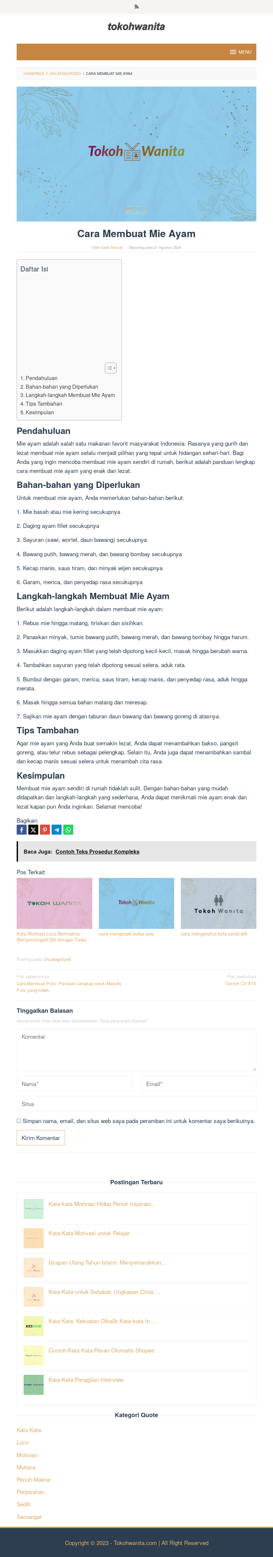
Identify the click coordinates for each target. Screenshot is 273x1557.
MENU (245, 52)
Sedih (24, 1504)
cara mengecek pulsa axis (126, 933)
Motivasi (27, 1454)
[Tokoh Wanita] (136, 25)
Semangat (29, 1516)
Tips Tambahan (44, 403)
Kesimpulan (40, 412)
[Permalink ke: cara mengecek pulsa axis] (136, 903)
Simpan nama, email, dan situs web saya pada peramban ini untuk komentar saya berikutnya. (139, 1120)
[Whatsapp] (68, 830)
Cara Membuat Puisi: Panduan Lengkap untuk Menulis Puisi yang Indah (69, 983)
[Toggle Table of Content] (107, 368)
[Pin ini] (45, 830)
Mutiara (26, 1467)
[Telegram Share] (57, 830)
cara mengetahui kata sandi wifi (214, 933)
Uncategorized (57, 959)
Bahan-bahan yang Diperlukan (62, 386)
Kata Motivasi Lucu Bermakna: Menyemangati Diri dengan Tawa (51, 936)
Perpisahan (30, 1491)
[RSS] (137, 7)
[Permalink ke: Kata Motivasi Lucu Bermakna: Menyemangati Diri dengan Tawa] (54, 903)
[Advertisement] (67, 318)
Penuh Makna (33, 1479)
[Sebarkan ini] (22, 830)
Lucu (23, 1442)
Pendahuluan (42, 378)
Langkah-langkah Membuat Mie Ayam (70, 395)
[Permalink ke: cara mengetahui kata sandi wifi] (218, 903)
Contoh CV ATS (241, 979)
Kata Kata (29, 1429)
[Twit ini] (33, 830)
